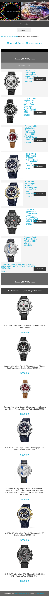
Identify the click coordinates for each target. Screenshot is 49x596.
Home (35, 2)
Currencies (24, 24)
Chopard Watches (12, 36)
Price (29, 66)
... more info (39, 79)
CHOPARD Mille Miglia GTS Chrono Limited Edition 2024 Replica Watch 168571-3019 (24, 575)
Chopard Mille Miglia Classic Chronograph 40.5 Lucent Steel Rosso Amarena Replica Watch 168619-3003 (30, 133)
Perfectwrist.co (40, 593)
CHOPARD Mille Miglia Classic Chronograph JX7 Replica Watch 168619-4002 (31, 187)
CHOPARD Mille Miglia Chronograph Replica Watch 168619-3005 (31, 75)
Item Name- (21, 66)
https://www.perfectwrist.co (22, 593)
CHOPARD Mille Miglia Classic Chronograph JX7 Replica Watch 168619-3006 (32, 160)
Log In (42, 2)
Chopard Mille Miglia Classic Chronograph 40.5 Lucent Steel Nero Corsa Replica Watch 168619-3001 (30, 105)
